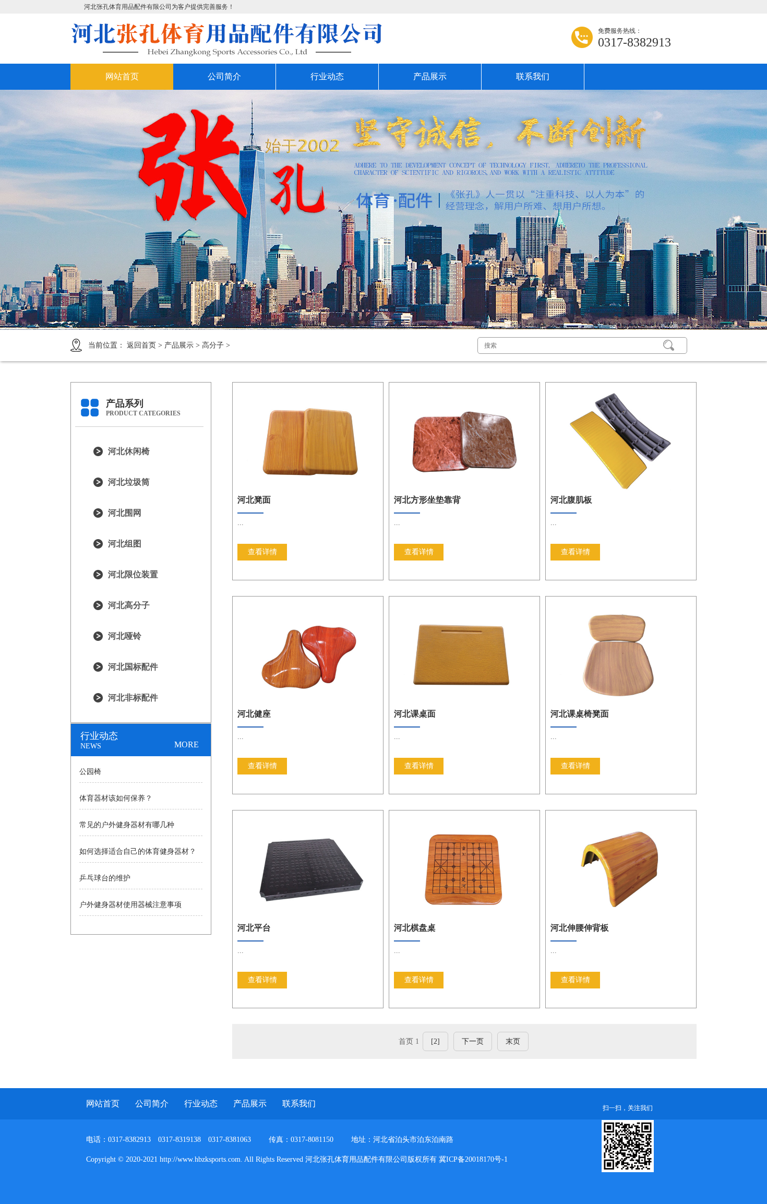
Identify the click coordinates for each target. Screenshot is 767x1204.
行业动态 (327, 76)
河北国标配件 (133, 666)
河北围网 (124, 512)
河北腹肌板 (571, 499)
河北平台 (254, 927)
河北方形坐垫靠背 (427, 499)
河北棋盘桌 (415, 927)
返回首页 (141, 345)
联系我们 (532, 76)
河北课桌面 (415, 713)
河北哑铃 (124, 635)
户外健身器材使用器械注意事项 (130, 905)
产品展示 (430, 76)
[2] (435, 1041)
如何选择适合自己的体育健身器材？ (137, 851)
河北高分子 (129, 605)
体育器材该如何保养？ (115, 798)
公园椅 (90, 772)
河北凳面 (254, 499)
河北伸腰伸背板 (579, 927)
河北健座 (254, 713)
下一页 (473, 1041)
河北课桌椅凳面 (579, 713)
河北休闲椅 (129, 451)
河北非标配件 (133, 697)
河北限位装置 (133, 574)
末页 (513, 1041)
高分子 (213, 345)
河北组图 (124, 543)
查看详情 (262, 552)
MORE (186, 744)
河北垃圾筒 (129, 482)
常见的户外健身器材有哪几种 (126, 825)
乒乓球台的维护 (104, 878)
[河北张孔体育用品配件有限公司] (227, 39)
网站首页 (122, 76)
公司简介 (224, 76)
